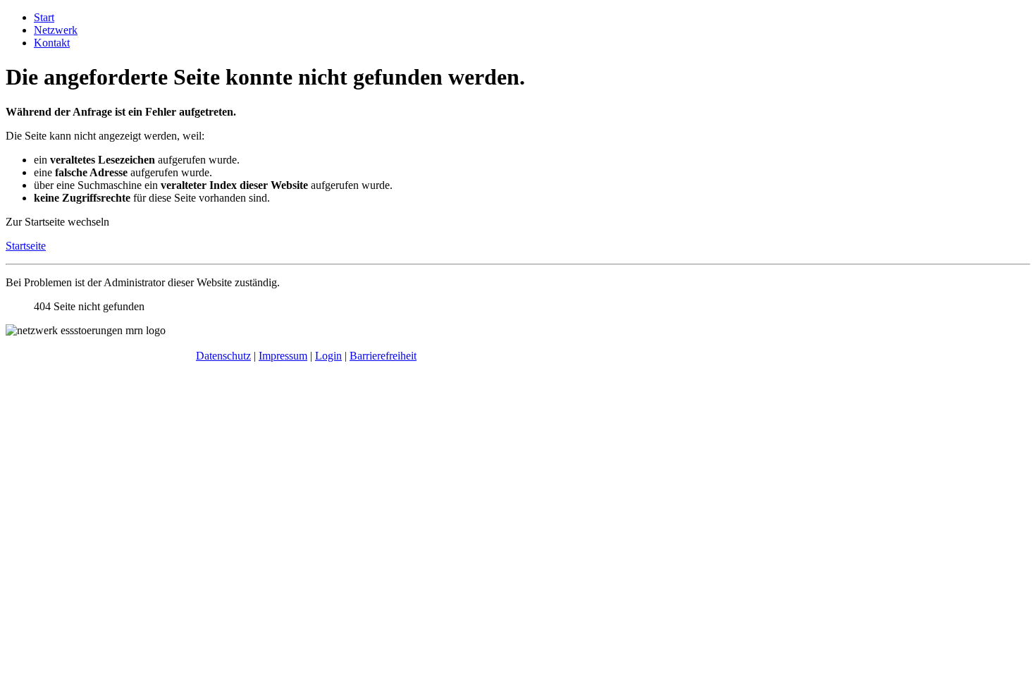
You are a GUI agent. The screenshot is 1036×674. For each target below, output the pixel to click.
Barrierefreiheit (383, 356)
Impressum (283, 356)
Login (328, 356)
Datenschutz (223, 356)
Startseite (26, 246)
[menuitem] (44, 17)
